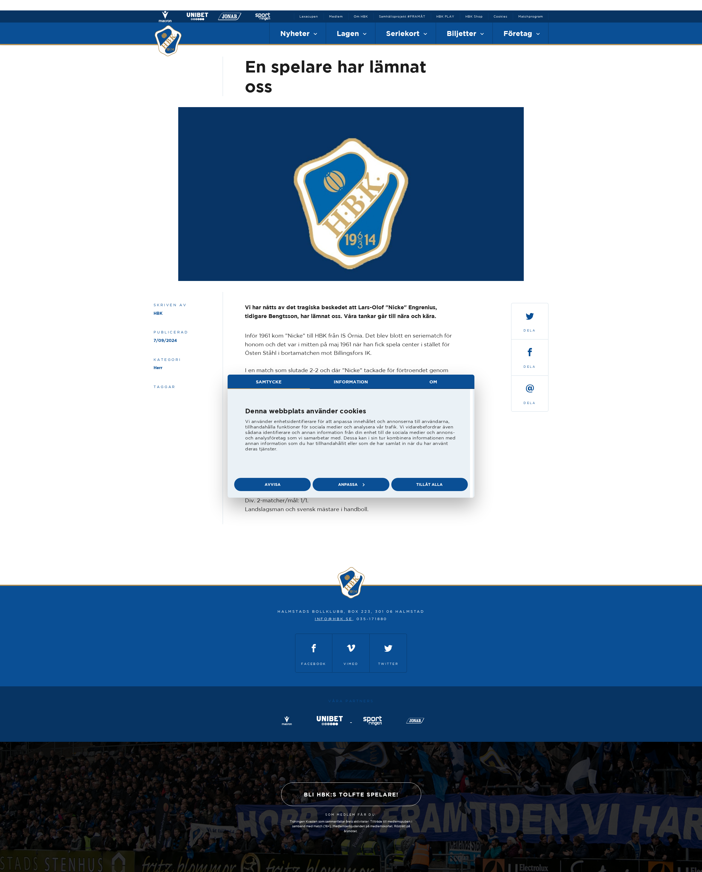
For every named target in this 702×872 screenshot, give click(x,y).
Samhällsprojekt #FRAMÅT (402, 16)
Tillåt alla (429, 484)
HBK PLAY (445, 16)
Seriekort (404, 33)
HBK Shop (474, 16)
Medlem (336, 16)
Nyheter (296, 33)
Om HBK (361, 16)
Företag (518, 33)
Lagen (349, 33)
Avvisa (273, 484)
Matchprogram (530, 16)
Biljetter (463, 33)
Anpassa (348, 484)
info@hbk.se (334, 619)
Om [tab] (433, 381)
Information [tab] (351, 381)
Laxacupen (308, 16)
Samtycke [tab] (269, 381)
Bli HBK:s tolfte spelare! (351, 794)
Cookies (500, 16)
